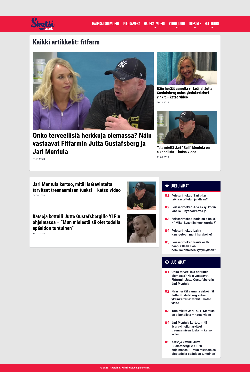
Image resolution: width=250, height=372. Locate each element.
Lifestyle (195, 24)
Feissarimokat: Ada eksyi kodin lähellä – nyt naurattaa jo (193, 209)
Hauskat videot (154, 24)
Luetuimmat (180, 186)
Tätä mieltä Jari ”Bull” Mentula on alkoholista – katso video (183, 149)
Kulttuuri (212, 24)
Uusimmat (178, 262)
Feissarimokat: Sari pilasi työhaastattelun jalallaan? (189, 197)
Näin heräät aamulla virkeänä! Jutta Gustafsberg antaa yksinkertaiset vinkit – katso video (184, 92)
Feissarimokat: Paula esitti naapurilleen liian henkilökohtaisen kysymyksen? (193, 246)
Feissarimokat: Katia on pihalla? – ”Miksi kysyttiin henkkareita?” (194, 221)
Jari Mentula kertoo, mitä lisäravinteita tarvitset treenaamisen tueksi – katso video (77, 187)
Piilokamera (131, 24)
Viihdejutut (177, 24)
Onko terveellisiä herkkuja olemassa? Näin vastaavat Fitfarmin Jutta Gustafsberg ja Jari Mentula (92, 143)
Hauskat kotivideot (105, 24)
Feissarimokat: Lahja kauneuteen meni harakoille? (191, 232)
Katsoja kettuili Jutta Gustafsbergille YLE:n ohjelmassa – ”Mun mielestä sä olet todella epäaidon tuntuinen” (76, 222)
